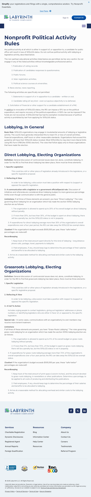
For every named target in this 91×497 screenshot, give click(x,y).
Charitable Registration (15, 432)
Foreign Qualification (14, 451)
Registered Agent (12, 441)
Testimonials (66, 446)
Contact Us (65, 437)
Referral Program (68, 451)
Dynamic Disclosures (14, 437)
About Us (65, 432)
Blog (35, 432)
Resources (37, 446)
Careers (64, 441)
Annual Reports (11, 446)
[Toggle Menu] (84, 26)
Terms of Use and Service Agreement (53, 488)
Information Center (41, 437)
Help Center (38, 441)
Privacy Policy (10, 491)
